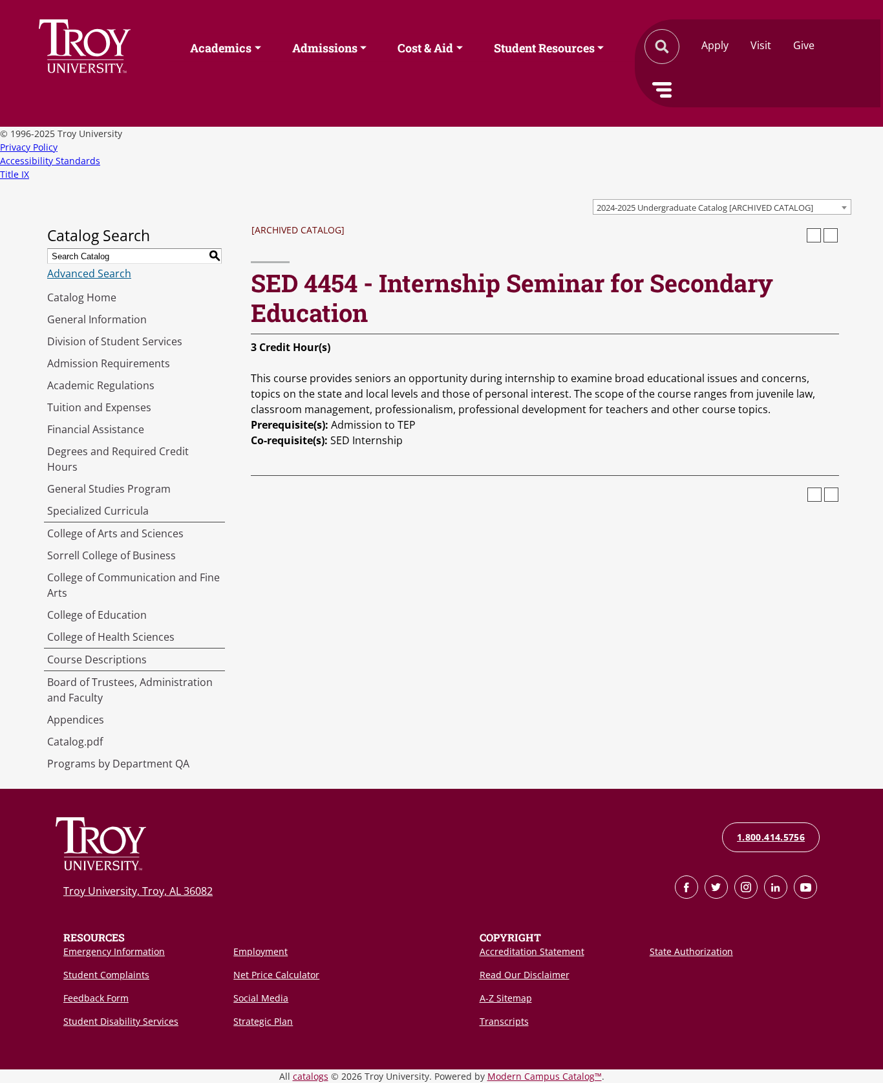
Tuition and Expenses (99, 407)
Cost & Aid (425, 47)
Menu (661, 89)
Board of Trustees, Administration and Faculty (130, 690)
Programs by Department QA (118, 763)
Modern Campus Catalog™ (544, 1076)
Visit (760, 45)
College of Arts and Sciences (115, 533)
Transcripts (504, 1021)
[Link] (686, 887)
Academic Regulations (100, 385)
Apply (715, 45)
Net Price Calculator (276, 975)
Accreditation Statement (532, 951)
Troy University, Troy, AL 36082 (138, 891)
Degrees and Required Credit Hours (118, 459)
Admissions (324, 47)
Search (85, 46)
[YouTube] (805, 887)
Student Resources (544, 47)
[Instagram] (746, 887)
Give (803, 45)
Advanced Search (89, 273)
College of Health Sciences (111, 637)
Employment (260, 951)
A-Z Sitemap (506, 998)
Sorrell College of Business (111, 555)
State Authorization (691, 951)
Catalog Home (81, 297)
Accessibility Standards (50, 161)
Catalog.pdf (75, 742)
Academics (220, 47)
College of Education (97, 615)
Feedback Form (96, 998)
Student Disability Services (120, 1021)
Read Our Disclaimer (524, 975)
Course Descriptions (97, 659)
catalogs (310, 1076)
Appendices (75, 720)
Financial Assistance (95, 429)
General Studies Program (109, 489)
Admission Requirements (108, 363)
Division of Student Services (114, 341)
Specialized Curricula (98, 511)
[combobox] (722, 207)
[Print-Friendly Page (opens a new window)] (814, 235)
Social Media (260, 998)
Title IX (14, 174)
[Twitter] (716, 887)
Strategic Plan (263, 1021)
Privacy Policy (29, 147)
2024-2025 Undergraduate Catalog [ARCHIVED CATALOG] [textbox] (705, 207)
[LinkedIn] (775, 887)
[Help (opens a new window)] (831, 235)
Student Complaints (106, 975)
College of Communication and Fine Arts (133, 585)
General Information (97, 319)
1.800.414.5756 (771, 837)
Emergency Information (114, 951)
